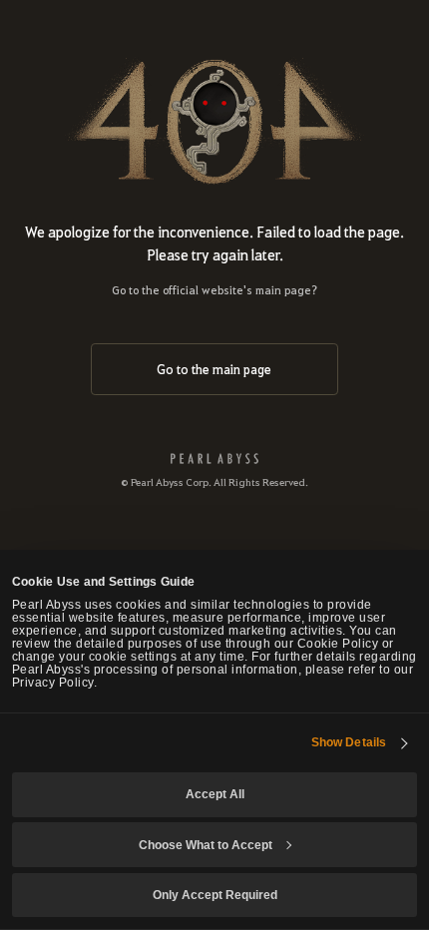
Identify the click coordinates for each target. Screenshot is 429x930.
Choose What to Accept (205, 844)
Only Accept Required (215, 894)
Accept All (215, 793)
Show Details (348, 741)
